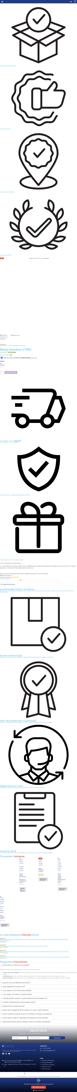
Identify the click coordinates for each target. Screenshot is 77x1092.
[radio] (2, 365)
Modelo (2, 361)
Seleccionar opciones (43, 879)
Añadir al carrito (11, 372)
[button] (71, 1)
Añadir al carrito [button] (22, 890)
